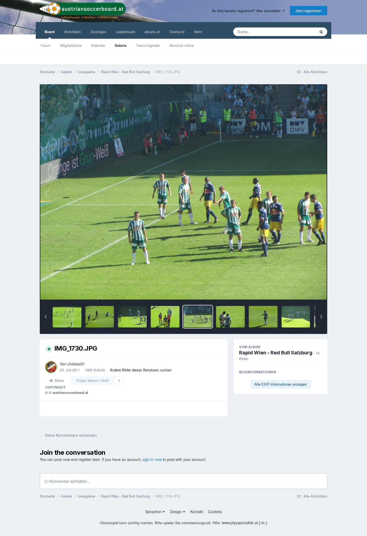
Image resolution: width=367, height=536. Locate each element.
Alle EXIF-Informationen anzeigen (280, 384)
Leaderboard (125, 31)
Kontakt (196, 511)
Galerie (121, 45)
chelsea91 (76, 363)
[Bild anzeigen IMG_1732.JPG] (230, 316)
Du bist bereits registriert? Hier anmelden (247, 10)
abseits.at (152, 31)
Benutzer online (182, 45)
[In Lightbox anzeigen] (183, 191)
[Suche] (321, 31)
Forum (46, 45)
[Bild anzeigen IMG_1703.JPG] (67, 316)
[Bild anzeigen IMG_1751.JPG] (296, 316)
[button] (46, 317)
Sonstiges (98, 31)
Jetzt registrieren (309, 10)
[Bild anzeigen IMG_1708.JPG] (132, 316)
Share (58, 380)
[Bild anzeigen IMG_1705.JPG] (99, 316)
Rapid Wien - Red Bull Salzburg (275, 352)
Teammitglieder (148, 45)
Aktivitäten (72, 31)
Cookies (215, 511)
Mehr (198, 31)
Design (176, 511)
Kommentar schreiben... (69, 481)
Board (50, 31)
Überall (302, 31)
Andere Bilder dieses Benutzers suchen (140, 369)
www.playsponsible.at (240, 522)
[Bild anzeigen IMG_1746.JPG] (263, 316)
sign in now (152, 459)
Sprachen (154, 511)
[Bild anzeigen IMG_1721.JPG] (165, 316)
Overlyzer (177, 31)
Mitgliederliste (71, 45)
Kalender (98, 45)
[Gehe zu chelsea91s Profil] (51, 367)
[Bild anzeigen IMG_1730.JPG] (198, 316)
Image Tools (306, 289)
